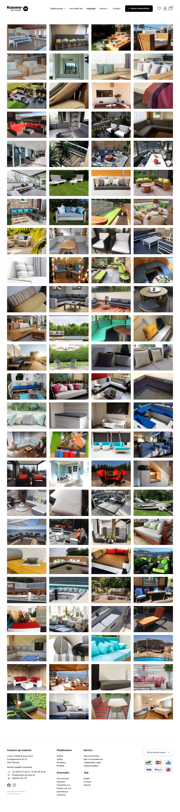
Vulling (60, 759)
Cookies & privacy (13, 794)
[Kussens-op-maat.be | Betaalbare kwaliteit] (17, 8)
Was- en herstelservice (93, 759)
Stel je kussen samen (156, 752)
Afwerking (61, 762)
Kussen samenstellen (139, 8)
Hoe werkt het (76, 8)
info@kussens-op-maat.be (23, 775)
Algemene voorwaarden (16, 791)
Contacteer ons (63, 785)
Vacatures (61, 794)
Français (87, 781)
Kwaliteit (60, 765)
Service (103, 8)
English (87, 778)
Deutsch (87, 785)
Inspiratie (91, 8)
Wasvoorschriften (91, 756)
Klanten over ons (64, 788)
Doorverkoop (62, 791)
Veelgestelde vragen (92, 762)
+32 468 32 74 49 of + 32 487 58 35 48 (28, 771)
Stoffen (60, 756)
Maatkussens (56, 8)
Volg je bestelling (91, 765)
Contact (116, 8)
